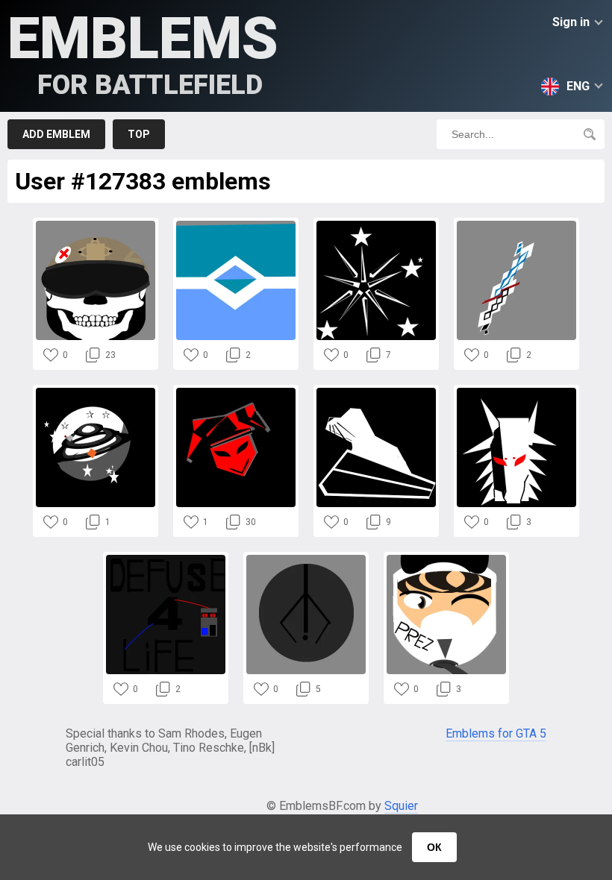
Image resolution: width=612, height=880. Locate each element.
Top (139, 134)
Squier (401, 806)
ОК (434, 847)
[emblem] (95, 225)
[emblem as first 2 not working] (446, 559)
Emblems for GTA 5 (496, 733)
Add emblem (56, 134)
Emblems (142, 52)
